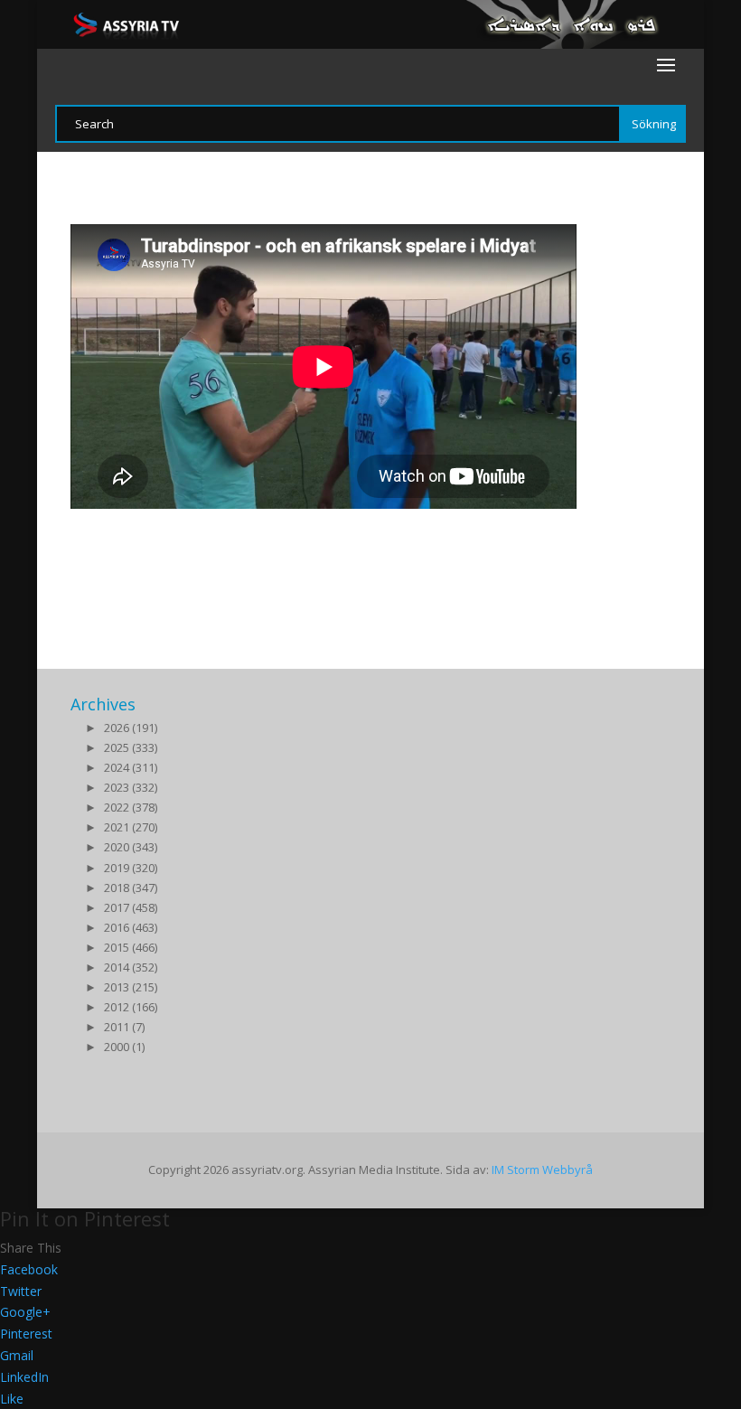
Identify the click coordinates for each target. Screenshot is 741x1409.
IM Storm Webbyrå (542, 1169)
